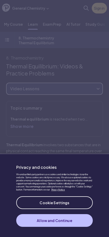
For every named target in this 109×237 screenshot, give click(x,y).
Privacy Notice (58, 189)
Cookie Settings (54, 202)
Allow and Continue (54, 220)
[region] (54, 195)
